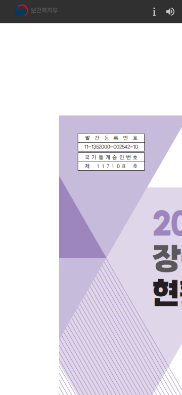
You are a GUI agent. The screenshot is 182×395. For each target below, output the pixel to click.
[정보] (154, 11)
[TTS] (170, 11)
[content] (91, 209)
